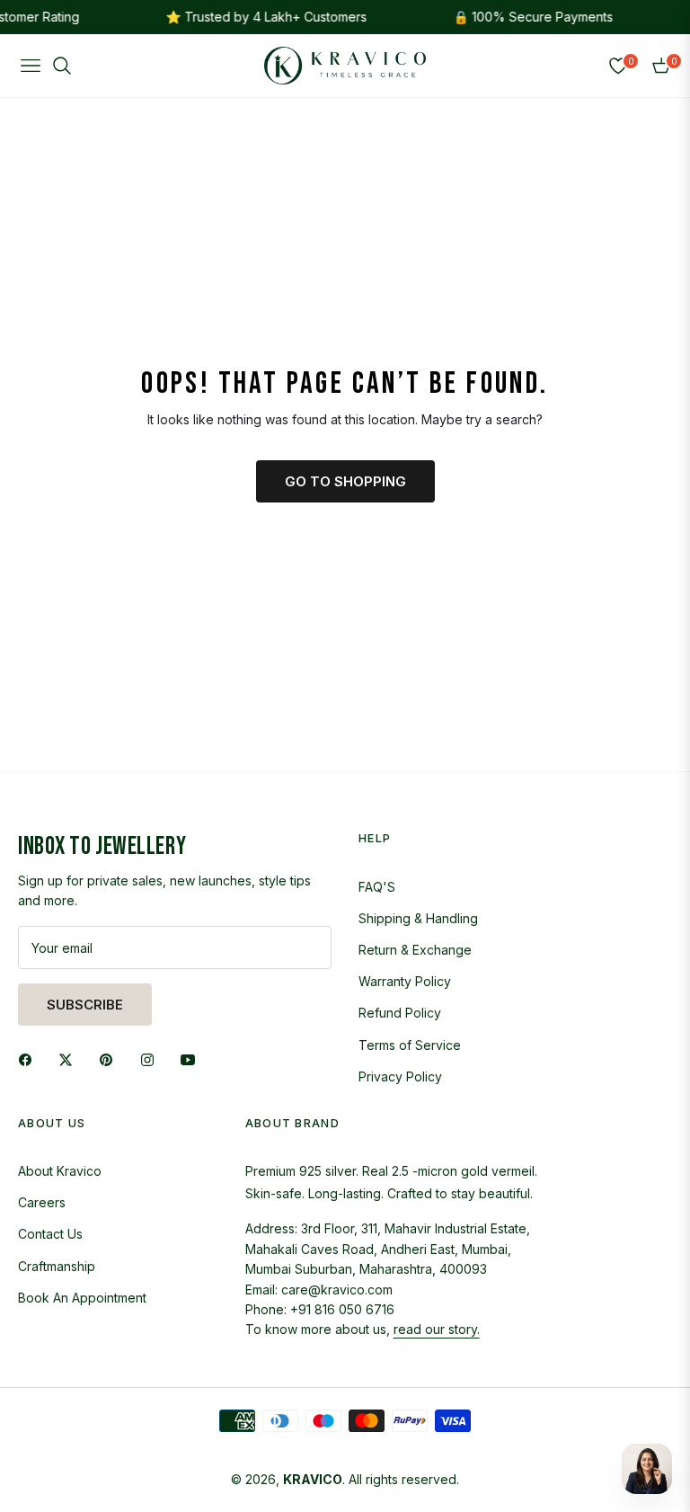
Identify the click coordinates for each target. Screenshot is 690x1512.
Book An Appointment (82, 1297)
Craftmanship (56, 1266)
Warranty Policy (404, 981)
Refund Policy (399, 1012)
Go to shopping (345, 481)
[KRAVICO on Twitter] (70, 1058)
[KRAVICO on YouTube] (192, 1058)
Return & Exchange (415, 949)
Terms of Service (409, 1045)
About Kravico (60, 1170)
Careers (42, 1202)
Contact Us (50, 1233)
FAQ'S (376, 886)
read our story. (437, 1329)
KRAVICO (312, 1479)
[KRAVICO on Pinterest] (110, 1058)
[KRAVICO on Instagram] (152, 1058)
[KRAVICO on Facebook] (29, 1058)
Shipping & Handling (418, 918)
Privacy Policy (400, 1076)
